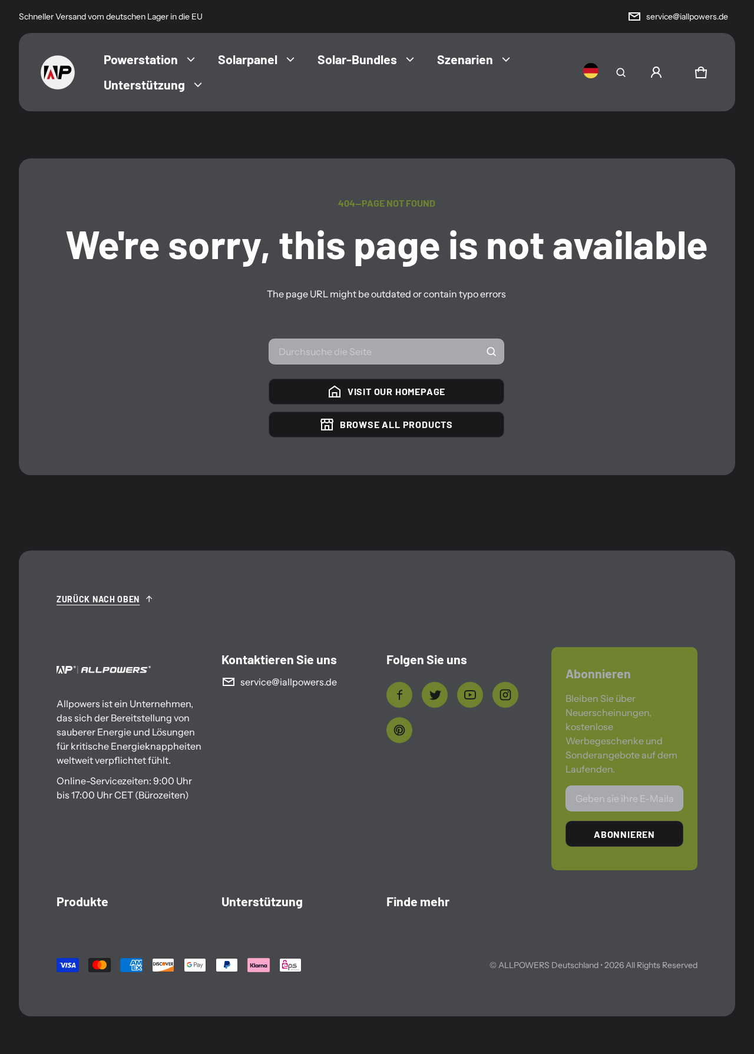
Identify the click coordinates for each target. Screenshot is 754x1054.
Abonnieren (624, 834)
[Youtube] (470, 695)
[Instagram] (505, 695)
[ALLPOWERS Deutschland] (57, 72)
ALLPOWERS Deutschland (548, 965)
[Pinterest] (399, 730)
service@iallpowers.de (687, 16)
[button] (621, 72)
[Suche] (491, 351)
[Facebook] (399, 695)
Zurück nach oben (98, 599)
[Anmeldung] (656, 72)
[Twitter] (435, 695)
